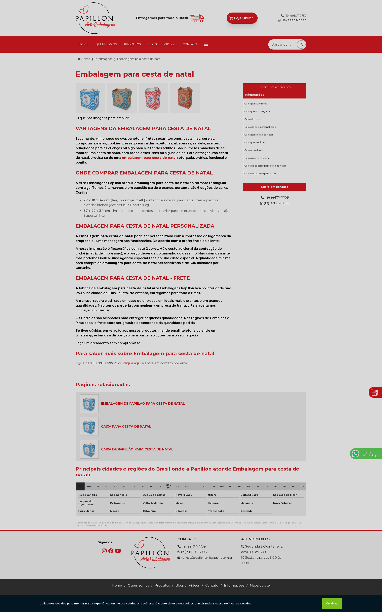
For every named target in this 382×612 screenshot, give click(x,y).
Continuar (332, 603)
